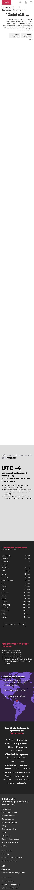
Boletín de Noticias (9, 861)
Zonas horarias (8, 819)
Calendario (6, 836)
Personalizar (7, 878)
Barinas (8, 743)
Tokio (27, 36)
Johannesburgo (7, 580)
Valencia (21, 783)
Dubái (4, 598)
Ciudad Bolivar (16, 751)
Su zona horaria (8, 816)
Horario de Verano (9, 822)
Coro (9, 758)
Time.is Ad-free (8, 881)
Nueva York (6, 562)
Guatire (21, 761)
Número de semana (10, 842)
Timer (4, 832)
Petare (7, 776)
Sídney (4, 617)
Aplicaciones (7, 851)
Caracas (21, 747)
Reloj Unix (6, 869)
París (3, 583)
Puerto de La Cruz (21, 776)
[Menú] (31, 2)
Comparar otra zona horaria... (15, 624)
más (30, 40)
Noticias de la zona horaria (12, 858)
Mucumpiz (26, 769)
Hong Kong (6, 605)
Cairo (3, 589)
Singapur (5, 611)
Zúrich (4, 586)
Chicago (5, 559)
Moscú (4, 595)
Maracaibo (10, 765)
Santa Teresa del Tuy (23, 779)
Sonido (4, 846)
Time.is (6, 2)
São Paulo (5, 568)
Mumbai (5, 602)
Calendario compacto (10, 839)
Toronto (4, 565)
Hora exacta (7, 809)
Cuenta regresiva (9, 829)
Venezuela (24, 681)
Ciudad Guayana (16, 754)
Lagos (4, 574)
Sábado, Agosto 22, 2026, (19, 19)
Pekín (15, 36)
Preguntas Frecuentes (11, 885)
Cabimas (9, 747)
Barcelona (22, 740)
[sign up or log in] (26, 3)
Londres (5, 577)
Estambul (5, 592)
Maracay (24, 765)
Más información (9, 26)
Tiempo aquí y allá (9, 812)
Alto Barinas (10, 740)
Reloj (4, 826)
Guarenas (12, 761)
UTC (3, 571)
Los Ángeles (6, 556)
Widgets (5, 854)
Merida (16, 769)
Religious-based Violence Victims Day (18, 21)
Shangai (5, 608)
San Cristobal (7, 779)
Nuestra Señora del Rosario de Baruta (16, 772)
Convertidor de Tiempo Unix (13, 873)
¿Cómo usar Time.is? (10, 888)
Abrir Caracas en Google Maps (15, 690)
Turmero (10, 783)
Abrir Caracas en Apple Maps (15, 696)
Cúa (24, 758)
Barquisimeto (21, 743)
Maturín (7, 769)
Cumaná (17, 758)
